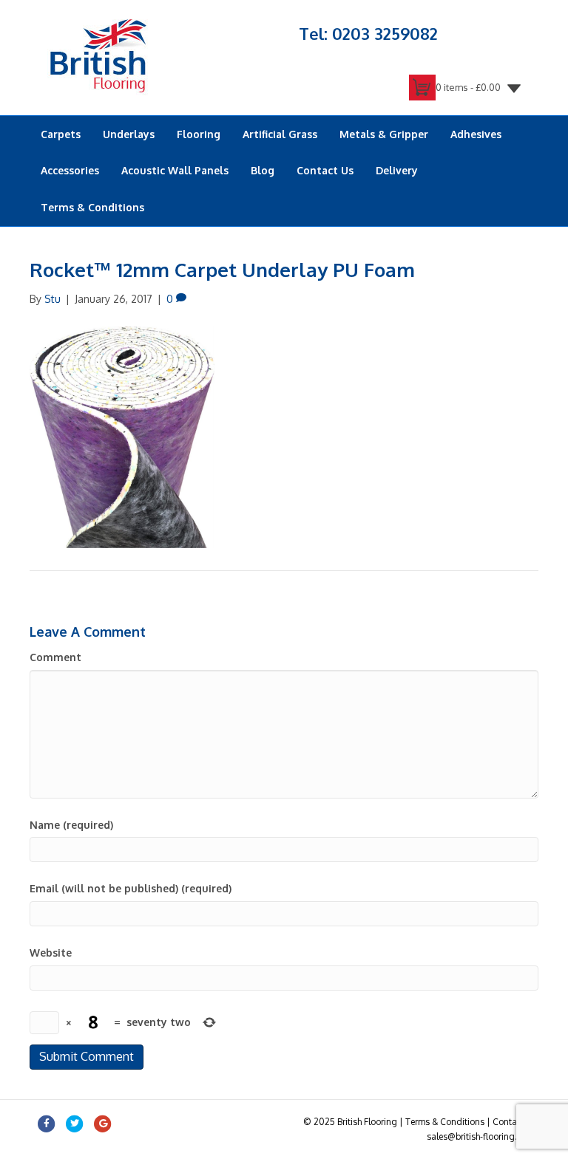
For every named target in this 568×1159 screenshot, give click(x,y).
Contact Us (325, 170)
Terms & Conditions (92, 207)
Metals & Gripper (383, 134)
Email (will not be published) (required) (130, 888)
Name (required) (71, 824)
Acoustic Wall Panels (175, 170)
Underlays (129, 134)
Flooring (198, 134)
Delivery (397, 170)
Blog (262, 170)
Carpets (61, 134)
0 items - (468, 87)
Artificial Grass (280, 134)
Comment (55, 657)
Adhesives (475, 134)
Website (51, 952)
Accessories (70, 170)
